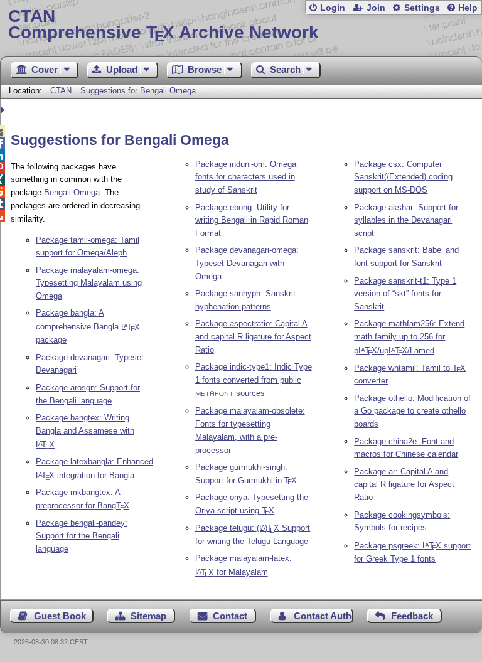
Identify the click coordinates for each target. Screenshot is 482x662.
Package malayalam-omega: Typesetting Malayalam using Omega (89, 283)
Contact (230, 616)
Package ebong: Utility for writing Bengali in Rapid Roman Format (251, 220)
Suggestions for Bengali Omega (138, 90)
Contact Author (323, 616)
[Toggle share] (4, 110)
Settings (422, 8)
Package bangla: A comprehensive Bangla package (88, 326)
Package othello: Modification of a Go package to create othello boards (412, 411)
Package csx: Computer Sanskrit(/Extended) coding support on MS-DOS (403, 177)
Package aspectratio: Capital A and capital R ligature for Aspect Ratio (253, 337)
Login (332, 8)
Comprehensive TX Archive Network (163, 24)
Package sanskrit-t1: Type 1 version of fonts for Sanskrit (405, 294)
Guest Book (60, 616)
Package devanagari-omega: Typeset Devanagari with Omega (247, 263)
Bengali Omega (72, 192)
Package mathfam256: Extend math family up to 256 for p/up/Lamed (409, 337)
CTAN (61, 90)
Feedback (412, 616)
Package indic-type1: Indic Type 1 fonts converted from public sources (253, 380)
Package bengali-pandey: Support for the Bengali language (81, 536)
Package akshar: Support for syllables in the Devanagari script (406, 220)
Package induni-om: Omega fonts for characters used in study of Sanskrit (245, 177)
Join (376, 8)
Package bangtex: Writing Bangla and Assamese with (85, 431)
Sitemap (148, 616)
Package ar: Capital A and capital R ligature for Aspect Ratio (404, 485)
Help (468, 8)
